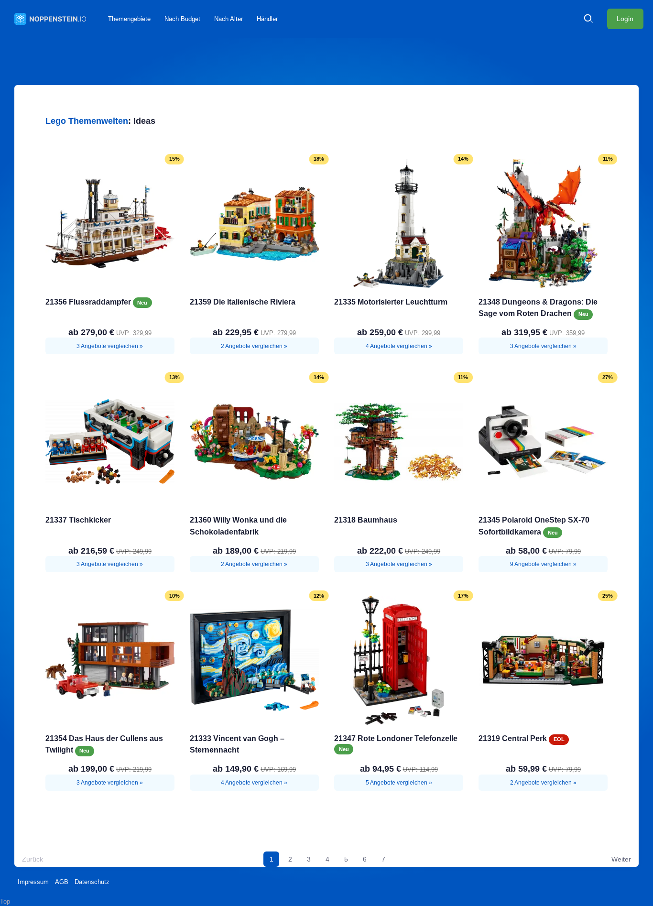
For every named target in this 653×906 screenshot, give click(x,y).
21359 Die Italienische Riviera (242, 301)
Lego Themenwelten (86, 121)
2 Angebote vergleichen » (254, 346)
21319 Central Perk (514, 738)
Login (625, 18)
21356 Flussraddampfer (89, 301)
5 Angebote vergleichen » (399, 782)
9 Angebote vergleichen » (543, 564)
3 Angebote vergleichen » (109, 346)
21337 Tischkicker (78, 519)
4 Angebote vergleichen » (399, 346)
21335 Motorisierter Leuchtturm (390, 301)
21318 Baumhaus (365, 519)
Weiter (621, 859)
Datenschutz (92, 881)
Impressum (33, 881)
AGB (61, 881)
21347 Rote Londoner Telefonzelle (395, 738)
